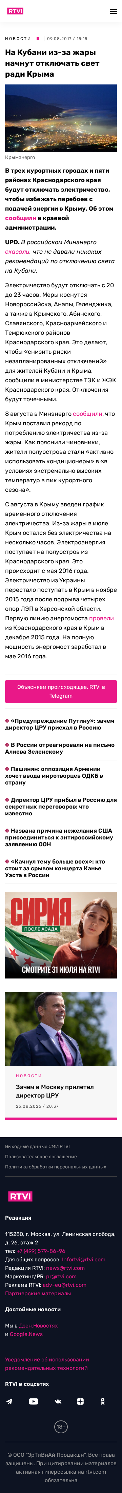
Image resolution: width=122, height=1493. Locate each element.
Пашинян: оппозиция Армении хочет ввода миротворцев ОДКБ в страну (54, 775)
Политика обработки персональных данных (55, 1167)
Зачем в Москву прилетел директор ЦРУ (55, 1091)
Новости (18, 38)
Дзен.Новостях (38, 1325)
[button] (114, 11)
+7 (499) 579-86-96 (41, 1251)
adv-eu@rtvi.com (64, 1285)
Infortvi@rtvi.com (83, 1259)
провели (101, 618)
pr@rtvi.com (61, 1276)
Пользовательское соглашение (41, 1157)
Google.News (26, 1334)
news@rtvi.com (65, 1268)
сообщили (20, 218)
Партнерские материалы (38, 1293)
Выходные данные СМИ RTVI (37, 1146)
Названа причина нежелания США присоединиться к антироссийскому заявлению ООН (59, 837)
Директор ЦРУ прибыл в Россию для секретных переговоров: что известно (61, 806)
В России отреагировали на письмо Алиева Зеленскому (60, 748)
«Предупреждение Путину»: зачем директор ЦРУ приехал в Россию (59, 724)
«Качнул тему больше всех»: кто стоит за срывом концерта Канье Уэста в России (55, 868)
